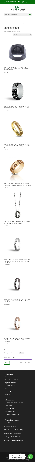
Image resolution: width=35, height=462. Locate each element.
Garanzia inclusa (10, 385)
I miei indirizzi (9, 408)
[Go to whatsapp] (30, 456)
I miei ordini (8, 406)
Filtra (6, 363)
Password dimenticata (12, 414)
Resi (6, 388)
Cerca (21, 353)
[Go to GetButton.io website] (31, 460)
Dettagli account (10, 411)
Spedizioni (8, 377)
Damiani (14, 24)
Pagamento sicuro (10, 383)
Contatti (7, 394)
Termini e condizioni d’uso (13, 380)
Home (5, 24)
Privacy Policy (9, 391)
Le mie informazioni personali (14, 403)
